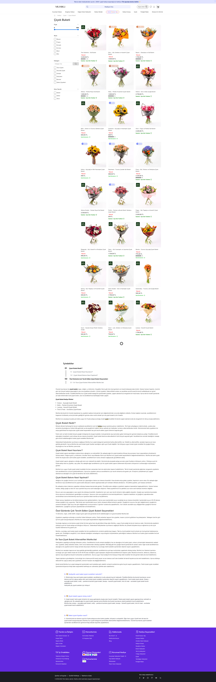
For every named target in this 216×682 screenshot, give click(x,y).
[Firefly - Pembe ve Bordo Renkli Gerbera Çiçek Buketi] (121, 195)
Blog (110, 641)
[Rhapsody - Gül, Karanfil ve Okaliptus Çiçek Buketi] (93, 234)
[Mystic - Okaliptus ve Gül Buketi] (148, 37)
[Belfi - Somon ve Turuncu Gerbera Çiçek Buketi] (93, 113)
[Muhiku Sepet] (158, 6)
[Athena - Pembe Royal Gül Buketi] (93, 77)
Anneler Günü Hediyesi (142, 641)
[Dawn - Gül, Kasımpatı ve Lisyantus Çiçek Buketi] (121, 234)
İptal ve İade (59, 643)
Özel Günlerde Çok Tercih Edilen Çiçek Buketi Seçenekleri (89, 379)
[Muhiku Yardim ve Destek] (151, 6)
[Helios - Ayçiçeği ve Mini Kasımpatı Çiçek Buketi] (93, 154)
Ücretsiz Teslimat (89, 636)
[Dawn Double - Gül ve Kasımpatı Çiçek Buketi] (121, 273)
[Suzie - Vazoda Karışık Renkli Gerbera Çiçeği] (93, 313)
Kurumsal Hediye (57, 12)
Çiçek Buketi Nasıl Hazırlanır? (83, 372)
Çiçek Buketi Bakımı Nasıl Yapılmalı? (85, 375)
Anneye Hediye (140, 638)
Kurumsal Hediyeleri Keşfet (116, 656)
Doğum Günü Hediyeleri (84, 12)
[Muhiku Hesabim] (154, 6)
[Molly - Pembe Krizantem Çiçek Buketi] (121, 77)
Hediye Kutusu (127, 12)
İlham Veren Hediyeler (115, 664)
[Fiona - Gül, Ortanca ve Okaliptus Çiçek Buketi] (148, 154)
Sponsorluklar (59, 661)
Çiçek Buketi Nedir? (75, 368)
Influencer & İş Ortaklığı (62, 659)
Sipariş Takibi (59, 641)
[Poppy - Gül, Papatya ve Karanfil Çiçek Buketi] (148, 195)
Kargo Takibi (59, 638)
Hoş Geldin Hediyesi (114, 659)
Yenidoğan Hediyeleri (141, 659)
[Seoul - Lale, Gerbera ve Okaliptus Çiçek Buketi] (121, 313)
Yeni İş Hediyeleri (140, 651)
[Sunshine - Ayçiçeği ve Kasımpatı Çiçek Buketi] (121, 113)
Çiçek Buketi (72, 15)
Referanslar (112, 661)
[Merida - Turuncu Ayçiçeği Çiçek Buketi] (148, 234)
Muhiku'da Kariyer (114, 638)
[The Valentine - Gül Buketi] (93, 37)
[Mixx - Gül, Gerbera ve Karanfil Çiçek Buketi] (121, 37)
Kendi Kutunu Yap (141, 636)
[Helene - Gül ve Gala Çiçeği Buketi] (148, 77)
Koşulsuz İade (88, 638)
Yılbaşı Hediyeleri (140, 654)
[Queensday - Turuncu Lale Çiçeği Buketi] (148, 273)
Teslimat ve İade (87, 676)
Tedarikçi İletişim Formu (62, 656)
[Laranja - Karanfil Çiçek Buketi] (148, 313)
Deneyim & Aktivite (157, 12)
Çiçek (135, 12)
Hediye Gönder (98, 12)
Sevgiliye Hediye (69, 12)
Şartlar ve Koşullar (60, 676)
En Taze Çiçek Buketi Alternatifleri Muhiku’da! (88, 382)
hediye (100, 426)
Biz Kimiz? (112, 636)
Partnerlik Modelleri (61, 664)
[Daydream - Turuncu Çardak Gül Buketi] (121, 154)
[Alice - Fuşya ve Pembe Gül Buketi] (148, 113)
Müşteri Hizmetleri (61, 646)
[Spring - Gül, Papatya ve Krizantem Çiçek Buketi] (93, 273)
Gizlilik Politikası (74, 676)
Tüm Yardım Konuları (61, 636)
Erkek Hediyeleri (140, 649)
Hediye (59, 15)
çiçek (107, 419)
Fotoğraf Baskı (145, 12)
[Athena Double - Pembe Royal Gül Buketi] (93, 195)
